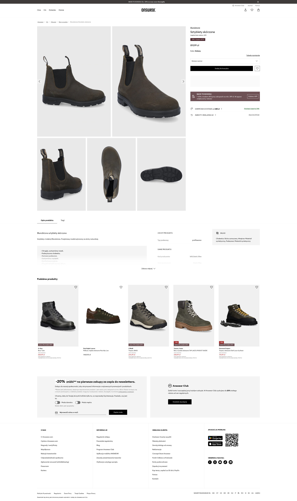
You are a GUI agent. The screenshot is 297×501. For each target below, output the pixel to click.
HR (228, 493)
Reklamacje (156, 449)
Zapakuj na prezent (159, 466)
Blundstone (195, 28)
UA (252, 493)
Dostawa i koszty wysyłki (161, 437)
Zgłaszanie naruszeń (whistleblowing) (55, 462)
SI (245, 493)
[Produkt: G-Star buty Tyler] (58, 315)
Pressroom (45, 466)
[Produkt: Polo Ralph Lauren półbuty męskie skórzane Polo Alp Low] (103, 315)
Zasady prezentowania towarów (109, 458)
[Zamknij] (258, 2)
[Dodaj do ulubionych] (257, 68)
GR (225, 493)
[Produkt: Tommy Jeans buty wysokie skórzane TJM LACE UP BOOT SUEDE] (193, 315)
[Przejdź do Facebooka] (210, 462)
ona (39, 10)
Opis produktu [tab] (47, 220)
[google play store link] (215, 438)
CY (217, 493)
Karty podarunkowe (159, 462)
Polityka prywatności (44, 493)
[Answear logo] (148, 10)
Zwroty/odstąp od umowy (162, 445)
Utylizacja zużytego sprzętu (107, 462)
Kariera (43, 470)
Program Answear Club (105, 449)
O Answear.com (47, 437)
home (61, 10)
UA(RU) (257, 493)
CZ (221, 493)
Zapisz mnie (118, 412)
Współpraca (45, 449)
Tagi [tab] (63, 220)
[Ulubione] (252, 10)
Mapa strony (91, 493)
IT (235, 493)
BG (213, 493)
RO (242, 493)
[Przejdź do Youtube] (220, 462)
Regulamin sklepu (103, 437)
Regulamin (57, 493)
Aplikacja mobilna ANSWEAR (108, 454)
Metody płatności (159, 441)
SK (249, 493)
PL (238, 493)
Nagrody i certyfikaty (49, 445)
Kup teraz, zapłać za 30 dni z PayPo (165, 470)
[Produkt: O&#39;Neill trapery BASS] (148, 315)
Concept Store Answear (161, 454)
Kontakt (155, 479)
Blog (98, 445)
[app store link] (215, 443)
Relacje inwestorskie (48, 454)
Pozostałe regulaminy (105, 441)
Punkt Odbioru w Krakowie (162, 458)
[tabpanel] (148, 247)
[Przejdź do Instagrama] (215, 462)
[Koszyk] (258, 10)
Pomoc (154, 475)
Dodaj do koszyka (222, 68)
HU (232, 493)
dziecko (52, 10)
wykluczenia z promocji (126, 392)
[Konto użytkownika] (245, 10)
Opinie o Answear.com (49, 441)
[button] (225, 61)
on (45, 10)
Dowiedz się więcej (180, 402)
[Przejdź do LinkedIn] (231, 462)
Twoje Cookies (79, 493)
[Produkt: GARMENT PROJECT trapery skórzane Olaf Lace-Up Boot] (239, 315)
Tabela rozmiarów (253, 55)
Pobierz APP (252, 96)
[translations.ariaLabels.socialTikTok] (225, 462)
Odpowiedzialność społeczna (52, 458)
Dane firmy (68, 493)
